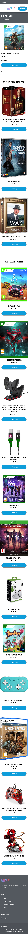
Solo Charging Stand (14, 609)
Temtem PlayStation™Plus (14, 655)
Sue (5, 898)
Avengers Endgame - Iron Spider (14, 856)
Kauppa (22, 8)
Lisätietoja (14, 65)
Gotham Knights (14, 505)
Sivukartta (20, 931)
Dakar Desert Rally (14, 306)
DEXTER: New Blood (14, 181)
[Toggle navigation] (3, 8)
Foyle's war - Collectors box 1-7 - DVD (14, 237)
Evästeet (20, 929)
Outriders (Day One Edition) (14, 558)
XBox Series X (15, 54)
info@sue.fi (4, 2)
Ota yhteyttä (13, 929)
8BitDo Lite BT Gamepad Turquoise (14, 700)
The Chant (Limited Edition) (14, 360)
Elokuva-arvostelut (9, 904)
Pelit (9, 54)
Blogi (5, 907)
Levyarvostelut (8, 901)
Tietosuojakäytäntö (10, 931)
